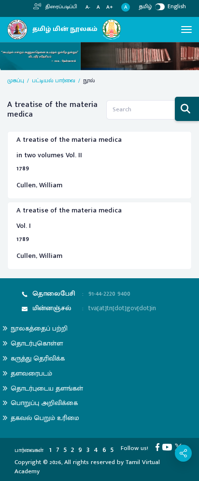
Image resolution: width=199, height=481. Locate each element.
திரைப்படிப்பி (60, 6)
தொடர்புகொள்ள (37, 343)
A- (87, 7)
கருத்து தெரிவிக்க (38, 358)
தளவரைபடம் (31, 373)
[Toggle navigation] (186, 29)
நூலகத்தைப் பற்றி (39, 328)
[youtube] (168, 446)
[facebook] (159, 446)
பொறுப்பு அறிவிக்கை (44, 403)
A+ (109, 7)
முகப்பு (15, 80)
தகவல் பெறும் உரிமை (45, 418)
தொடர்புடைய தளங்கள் (47, 388)
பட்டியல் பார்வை (53, 80)
